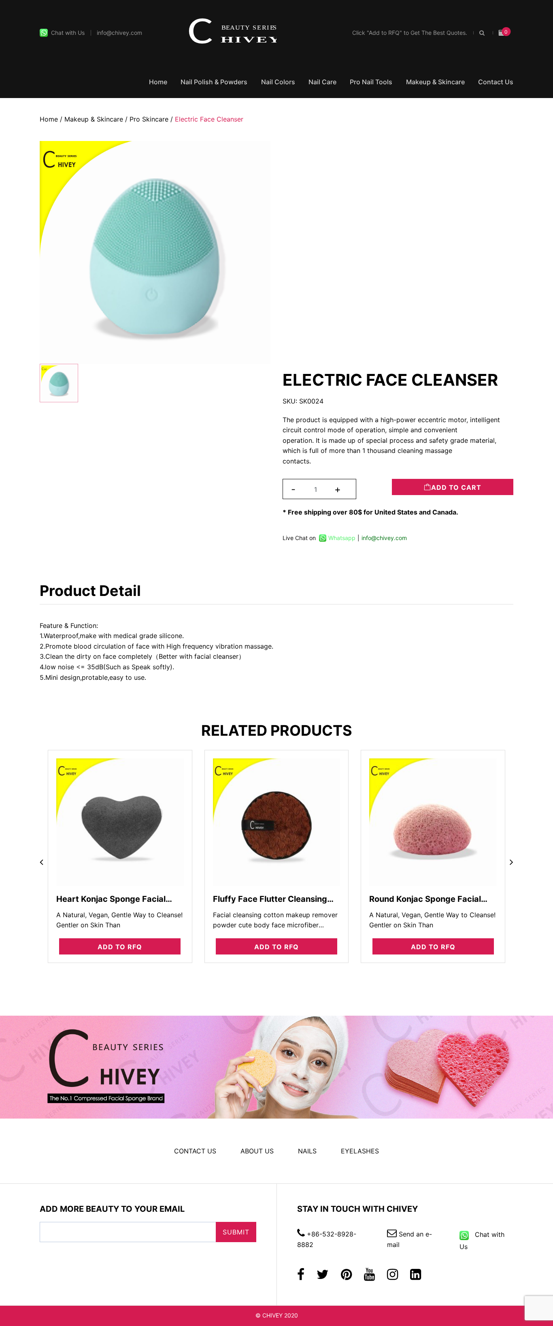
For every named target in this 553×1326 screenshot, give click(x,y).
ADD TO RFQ (120, 947)
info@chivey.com (119, 32)
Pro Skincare (149, 119)
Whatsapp (341, 537)
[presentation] (41, 863)
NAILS (307, 1151)
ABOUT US (257, 1151)
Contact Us (495, 82)
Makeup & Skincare (435, 82)
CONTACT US (195, 1151)
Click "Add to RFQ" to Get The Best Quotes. (409, 32)
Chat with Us (66, 32)
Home (158, 82)
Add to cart (456, 487)
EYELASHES (360, 1151)
